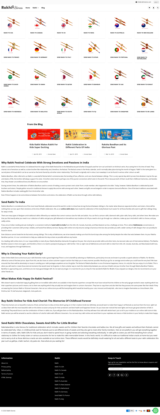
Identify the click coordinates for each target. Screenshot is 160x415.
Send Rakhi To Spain (91, 57)
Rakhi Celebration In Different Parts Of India (78, 146)
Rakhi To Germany (61, 392)
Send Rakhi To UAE (116, 84)
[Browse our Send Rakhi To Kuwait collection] (146, 75)
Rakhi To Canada (36, 33)
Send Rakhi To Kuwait (145, 84)
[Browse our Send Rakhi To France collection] (13, 48)
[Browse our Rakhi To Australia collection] (120, 23)
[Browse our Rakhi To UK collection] (66, 23)
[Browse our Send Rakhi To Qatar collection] (66, 75)
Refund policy (6, 370)
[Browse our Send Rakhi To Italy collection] (66, 48)
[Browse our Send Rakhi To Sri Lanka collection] (146, 102)
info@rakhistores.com (144, 2)
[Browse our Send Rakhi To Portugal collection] (120, 48)
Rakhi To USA (8, 33)
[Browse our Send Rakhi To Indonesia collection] (13, 102)
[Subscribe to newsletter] (156, 369)
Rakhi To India (89, 33)
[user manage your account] (153, 8)
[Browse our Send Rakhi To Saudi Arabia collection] (13, 75)
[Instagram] (126, 375)
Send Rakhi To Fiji (90, 111)
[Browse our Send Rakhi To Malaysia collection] (40, 102)
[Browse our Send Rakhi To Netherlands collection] (146, 48)
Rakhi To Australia (117, 33)
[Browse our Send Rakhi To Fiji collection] (93, 102)
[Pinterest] (118, 375)
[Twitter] (110, 375)
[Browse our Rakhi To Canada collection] (40, 23)
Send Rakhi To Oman (37, 84)
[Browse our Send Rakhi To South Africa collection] (66, 102)
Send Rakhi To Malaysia (39, 111)
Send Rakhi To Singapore (119, 111)
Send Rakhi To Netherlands (142, 58)
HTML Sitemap (6, 377)
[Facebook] (114, 375)
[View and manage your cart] (149, 8)
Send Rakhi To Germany (38, 57)
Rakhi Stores (11, 411)
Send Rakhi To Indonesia (12, 111)
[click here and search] (158, 8)
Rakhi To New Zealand (145, 33)
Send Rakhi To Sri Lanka (145, 111)
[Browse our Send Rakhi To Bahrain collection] (93, 75)
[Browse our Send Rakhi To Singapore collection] (120, 102)
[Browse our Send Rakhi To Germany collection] (40, 48)
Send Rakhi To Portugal (119, 57)
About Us (4, 363)
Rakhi (35, 8)
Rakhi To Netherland (62, 388)
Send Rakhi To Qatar (64, 84)
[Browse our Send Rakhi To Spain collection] (93, 48)
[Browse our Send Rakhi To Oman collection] (40, 75)
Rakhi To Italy (59, 399)
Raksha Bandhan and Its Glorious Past (114, 146)
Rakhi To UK (61, 33)
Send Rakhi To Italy (64, 57)
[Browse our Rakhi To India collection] (93, 23)
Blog (43, 8)
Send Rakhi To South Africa (64, 112)
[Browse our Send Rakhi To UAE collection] (120, 75)
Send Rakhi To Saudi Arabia (11, 85)
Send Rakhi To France (11, 57)
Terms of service (7, 374)
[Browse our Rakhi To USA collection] (13, 23)
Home (28, 8)
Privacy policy (6, 367)
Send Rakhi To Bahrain (92, 84)
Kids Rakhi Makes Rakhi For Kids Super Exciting (44, 146)
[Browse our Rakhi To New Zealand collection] (146, 23)
